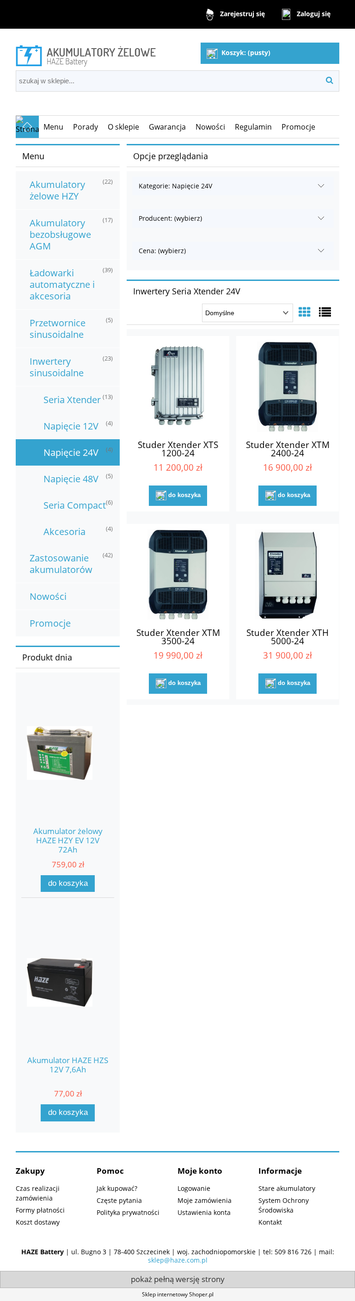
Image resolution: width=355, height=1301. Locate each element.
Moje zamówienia (205, 1200)
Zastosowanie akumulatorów (61, 564)
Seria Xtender (72, 399)
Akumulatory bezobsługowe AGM (60, 234)
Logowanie (194, 1188)
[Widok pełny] (325, 312)
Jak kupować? (117, 1188)
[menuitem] (53, 127)
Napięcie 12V (70, 426)
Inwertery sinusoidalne (57, 367)
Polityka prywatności (128, 1212)
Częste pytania (119, 1200)
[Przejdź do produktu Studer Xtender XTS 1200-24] (178, 387)
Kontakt (270, 1222)
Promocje (50, 623)
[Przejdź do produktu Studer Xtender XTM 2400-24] (287, 387)
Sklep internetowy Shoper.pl (178, 1294)
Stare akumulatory (286, 1188)
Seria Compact (74, 505)
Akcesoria (64, 531)
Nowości (48, 596)
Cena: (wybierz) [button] (162, 250)
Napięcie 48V (70, 479)
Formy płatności (40, 1210)
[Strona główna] (86, 54)
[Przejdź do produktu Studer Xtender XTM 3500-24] (178, 574)
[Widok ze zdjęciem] (305, 312)
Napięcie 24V (70, 452)
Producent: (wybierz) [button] (170, 218)
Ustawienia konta (204, 1212)
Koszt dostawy (38, 1222)
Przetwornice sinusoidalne (58, 329)
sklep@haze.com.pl (178, 1260)
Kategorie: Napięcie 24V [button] (175, 185)
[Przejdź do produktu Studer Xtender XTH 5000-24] (287, 574)
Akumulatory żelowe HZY (57, 190)
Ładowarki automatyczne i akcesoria (62, 284)
